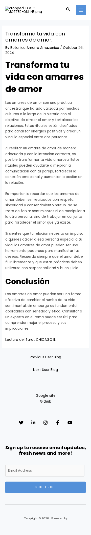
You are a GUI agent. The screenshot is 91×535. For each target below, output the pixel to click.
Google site (46, 395)
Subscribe (45, 487)
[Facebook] (57, 422)
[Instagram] (45, 422)
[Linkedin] (33, 422)
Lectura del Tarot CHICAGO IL (30, 339)
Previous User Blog (45, 357)
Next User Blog (45, 369)
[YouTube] (69, 422)
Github (45, 401)
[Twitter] (21, 422)
